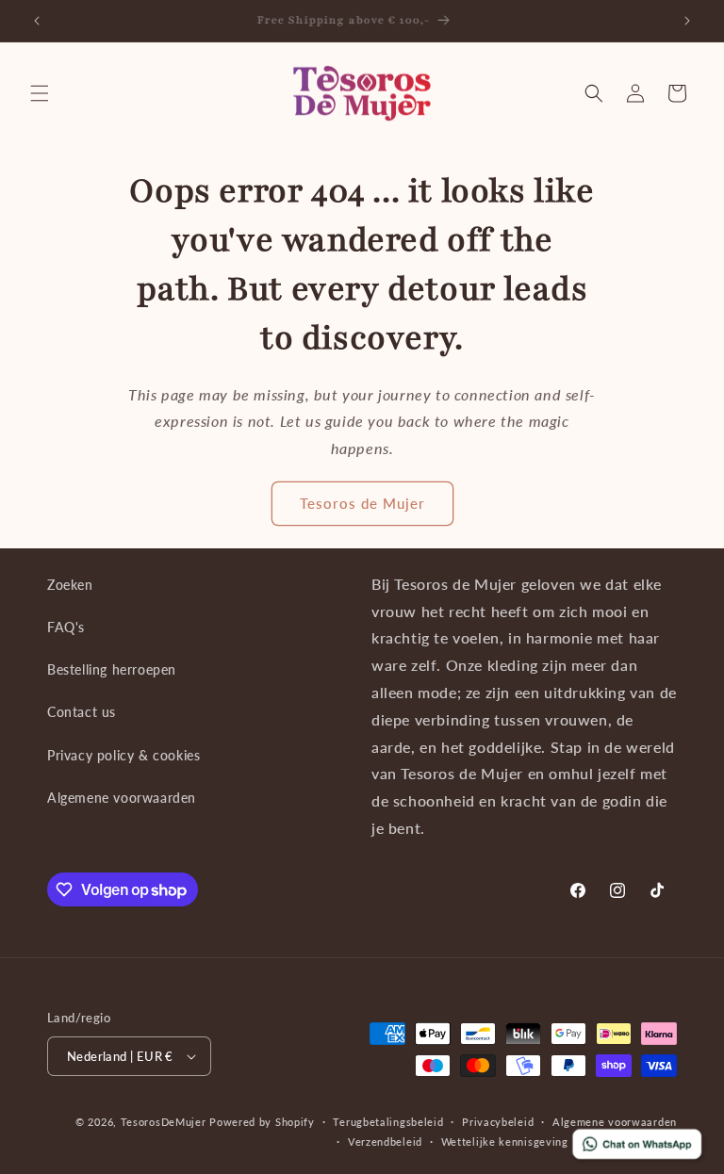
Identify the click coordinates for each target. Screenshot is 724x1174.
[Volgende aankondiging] (687, 20)
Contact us (81, 712)
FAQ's (66, 627)
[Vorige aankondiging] (37, 20)
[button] (39, 93)
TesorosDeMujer (163, 1122)
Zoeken (70, 585)
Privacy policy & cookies (123, 755)
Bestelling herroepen (111, 669)
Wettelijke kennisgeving (504, 1141)
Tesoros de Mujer (362, 503)
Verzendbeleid (385, 1141)
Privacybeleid (498, 1122)
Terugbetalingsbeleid (388, 1122)
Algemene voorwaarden (121, 798)
